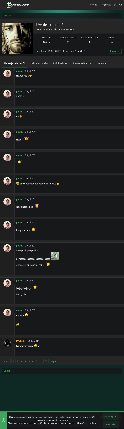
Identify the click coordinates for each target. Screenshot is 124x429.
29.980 (46, 41)
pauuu (19, 71)
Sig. (52, 361)
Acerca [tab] (102, 63)
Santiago (70, 29)
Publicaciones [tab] (60, 63)
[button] (3, 5)
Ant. (7, 361)
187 (111, 41)
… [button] (41, 361)
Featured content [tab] (83, 63)
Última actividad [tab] (39, 63)
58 (46, 361)
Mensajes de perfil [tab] (14, 63)
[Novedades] (115, 5)
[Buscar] (121, 5)
